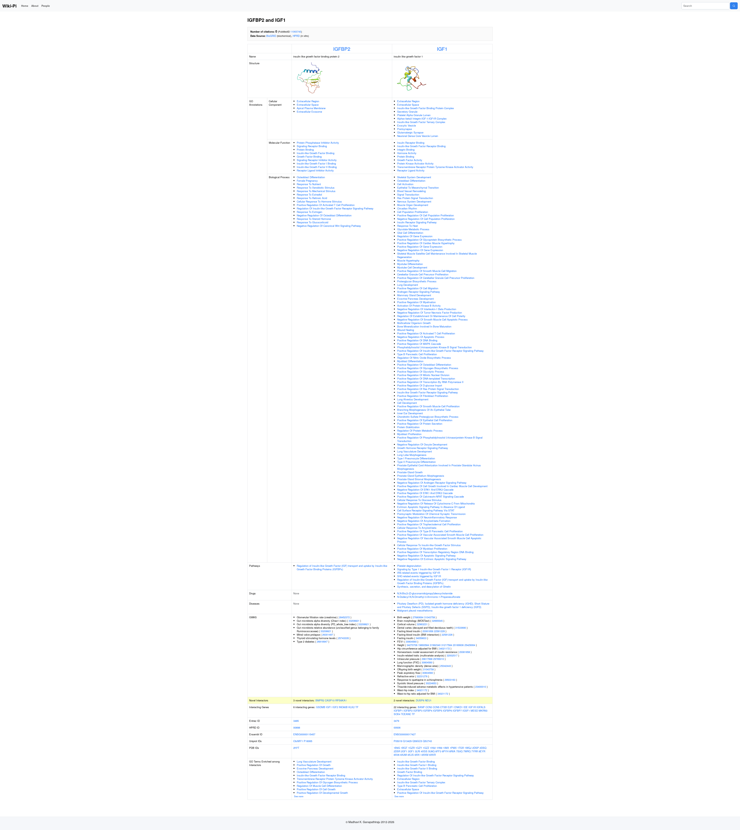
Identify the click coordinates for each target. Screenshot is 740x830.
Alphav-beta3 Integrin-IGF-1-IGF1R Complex (422, 118)
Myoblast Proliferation (409, 434)
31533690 (460, 627)
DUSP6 (420, 700)
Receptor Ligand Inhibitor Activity (315, 170)
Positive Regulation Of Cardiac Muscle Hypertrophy (426, 243)
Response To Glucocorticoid (312, 222)
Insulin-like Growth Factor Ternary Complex (421, 122)
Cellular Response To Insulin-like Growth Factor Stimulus (429, 545)
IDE (465, 707)
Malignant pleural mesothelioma (414, 610)
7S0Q (459, 751)
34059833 (421, 638)
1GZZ (426, 748)
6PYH (445, 751)
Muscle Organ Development (412, 205)
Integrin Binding (406, 149)
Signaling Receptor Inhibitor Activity (317, 160)
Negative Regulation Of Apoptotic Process (420, 337)
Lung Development (407, 285)
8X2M (403, 755)
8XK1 (418, 755)
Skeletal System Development (414, 177)
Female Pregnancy (307, 180)
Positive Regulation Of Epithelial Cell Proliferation (424, 420)
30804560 (411, 641)
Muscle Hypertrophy (408, 260)
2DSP (475, 748)
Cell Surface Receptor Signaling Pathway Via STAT (425, 510)
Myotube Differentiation (410, 264)
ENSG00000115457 (304, 734)
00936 (397, 727)
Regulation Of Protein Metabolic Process (420, 430)
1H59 (439, 748)
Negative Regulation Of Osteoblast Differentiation (324, 215)
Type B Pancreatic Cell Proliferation (417, 354)
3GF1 (411, 751)
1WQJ (468, 748)
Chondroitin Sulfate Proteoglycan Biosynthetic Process (427, 416)
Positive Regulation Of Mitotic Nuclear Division (423, 375)
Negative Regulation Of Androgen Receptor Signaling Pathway (432, 482)
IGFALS (481, 707)
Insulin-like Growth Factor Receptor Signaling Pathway (427, 392)
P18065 (308, 741)
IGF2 (335, 707)
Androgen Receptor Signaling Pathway (418, 292)
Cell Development (407, 403)
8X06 (396, 755)
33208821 (354, 620)
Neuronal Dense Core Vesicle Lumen (417, 136)
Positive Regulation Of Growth (313, 765)
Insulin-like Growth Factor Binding (315, 153)
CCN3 (429, 707)
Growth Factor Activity (409, 160)
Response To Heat (407, 226)
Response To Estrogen (309, 212)
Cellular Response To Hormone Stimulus (319, 201)
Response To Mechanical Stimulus (316, 191)
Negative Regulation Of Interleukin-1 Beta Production (426, 309)
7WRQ (467, 751)
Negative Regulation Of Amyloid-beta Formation (423, 521)
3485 (296, 721)
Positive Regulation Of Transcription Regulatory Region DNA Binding (435, 552)
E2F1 (451, 707)
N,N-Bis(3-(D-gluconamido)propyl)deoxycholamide (424, 593)
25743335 (343, 638)
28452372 (344, 617)
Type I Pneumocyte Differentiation (416, 458)
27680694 (418, 617)
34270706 (412, 645)
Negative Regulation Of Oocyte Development (422, 444)
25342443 (445, 666)
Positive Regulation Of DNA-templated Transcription (426, 378)
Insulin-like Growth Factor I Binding (316, 163)
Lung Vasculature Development (414, 451)
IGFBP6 (447, 710)
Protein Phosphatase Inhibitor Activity (318, 142)
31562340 (435, 645)
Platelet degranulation (409, 566)
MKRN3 (483, 710)
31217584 (446, 645)
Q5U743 (427, 741)
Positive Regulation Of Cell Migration (417, 288)
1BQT (404, 748)
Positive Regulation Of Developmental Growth (322, 793)
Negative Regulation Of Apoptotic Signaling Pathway (426, 555)
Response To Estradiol (309, 194)
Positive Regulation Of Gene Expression (419, 246)
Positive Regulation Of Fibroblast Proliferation (422, 396)
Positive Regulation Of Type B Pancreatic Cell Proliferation (430, 531)
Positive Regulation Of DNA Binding (417, 340)
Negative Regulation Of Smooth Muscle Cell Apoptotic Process (432, 319)
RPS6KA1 (341, 700)
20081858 (427, 631)
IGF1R (472, 707)
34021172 (444, 648)
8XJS (411, 755)
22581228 (439, 631)
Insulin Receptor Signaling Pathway (417, 222)
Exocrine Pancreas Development (415, 298)
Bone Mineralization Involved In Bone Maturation (424, 326)
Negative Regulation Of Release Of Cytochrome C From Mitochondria (436, 503)
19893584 (423, 645)
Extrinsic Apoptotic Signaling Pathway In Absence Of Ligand (431, 507)
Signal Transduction (408, 194)
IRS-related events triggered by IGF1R (418, 572)
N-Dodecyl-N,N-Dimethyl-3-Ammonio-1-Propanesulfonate (428, 597)
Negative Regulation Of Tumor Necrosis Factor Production (429, 312)
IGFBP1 (398, 710)
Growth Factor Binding (309, 156)
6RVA (452, 751)
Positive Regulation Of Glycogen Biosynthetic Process (427, 368)
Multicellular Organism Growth (414, 323)
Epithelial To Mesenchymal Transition (418, 187)
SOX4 (397, 714)
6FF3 (438, 751)
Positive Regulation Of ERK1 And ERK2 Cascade (425, 493)
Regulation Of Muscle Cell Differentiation (319, 786)
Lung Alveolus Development (412, 399)
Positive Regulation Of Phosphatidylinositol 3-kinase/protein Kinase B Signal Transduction (440, 439)
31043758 (429, 617)
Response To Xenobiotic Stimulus (316, 187)
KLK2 (351, 707)
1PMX (453, 748)
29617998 (427, 659)
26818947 (322, 641)
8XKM (424, 755)
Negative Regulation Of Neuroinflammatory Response (427, 517)
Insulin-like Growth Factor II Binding (317, 167)
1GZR (411, 748)
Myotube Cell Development (412, 267)
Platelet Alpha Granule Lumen (414, 115)
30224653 (431, 683)
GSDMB (320, 707)
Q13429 (407, 741)
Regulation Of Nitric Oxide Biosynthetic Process (424, 357)
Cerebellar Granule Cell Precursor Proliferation (422, 274)
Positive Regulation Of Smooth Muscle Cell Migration (427, 271)
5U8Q (431, 751)
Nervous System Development (414, 201)
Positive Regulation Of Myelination (416, 302)
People (45, 6)
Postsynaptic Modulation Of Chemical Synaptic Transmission (431, 514)
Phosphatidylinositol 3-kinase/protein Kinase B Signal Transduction (434, 347)
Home (24, 6)
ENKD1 (458, 707)
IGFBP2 (341, 48)
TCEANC (406, 714)
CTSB (443, 707)
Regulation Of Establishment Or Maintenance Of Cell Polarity (431, 316)
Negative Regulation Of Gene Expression (420, 250)
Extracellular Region (308, 101)
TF (356, 707)
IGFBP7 (457, 710)
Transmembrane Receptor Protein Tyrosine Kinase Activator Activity (435, 167)
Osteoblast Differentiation (311, 177)
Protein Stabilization (408, 427)
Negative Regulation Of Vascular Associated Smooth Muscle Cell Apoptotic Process (439, 539)
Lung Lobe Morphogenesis (411, 455)
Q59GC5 (417, 741)
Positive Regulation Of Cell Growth (316, 789)
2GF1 (404, 751)
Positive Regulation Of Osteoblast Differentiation (424, 364)
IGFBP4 (427, 710)
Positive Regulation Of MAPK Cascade (419, 344)
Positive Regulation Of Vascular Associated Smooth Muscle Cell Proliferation (440, 534)
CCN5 (436, 707)
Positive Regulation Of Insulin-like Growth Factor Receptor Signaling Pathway (440, 351)
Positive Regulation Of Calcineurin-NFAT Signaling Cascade (430, 496)
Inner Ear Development (410, 413)
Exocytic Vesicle (406, 125)
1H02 (433, 748)
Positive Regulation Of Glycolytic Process (420, 371)
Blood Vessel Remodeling (411, 191)
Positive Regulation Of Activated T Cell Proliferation (326, 205)
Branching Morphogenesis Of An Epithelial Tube (424, 410)
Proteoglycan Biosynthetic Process (416, 281)
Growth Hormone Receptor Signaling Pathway (422, 448)
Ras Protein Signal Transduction (415, 198)
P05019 (398, 741)
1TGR (460, 748)
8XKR (432, 755)
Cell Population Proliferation (412, 212)
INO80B (343, 707)
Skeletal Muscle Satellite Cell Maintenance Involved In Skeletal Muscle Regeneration (437, 255)
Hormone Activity (406, 153)
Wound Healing (405, 330)
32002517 (452, 655)
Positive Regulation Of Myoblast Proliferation (422, 548)
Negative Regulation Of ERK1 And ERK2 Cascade (425, 489)
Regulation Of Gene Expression (414, 236)
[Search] (734, 5)
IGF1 (442, 48)
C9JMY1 (298, 741)
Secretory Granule (407, 111)
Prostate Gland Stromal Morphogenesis (419, 479)
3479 (396, 721)
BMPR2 (319, 700)
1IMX (446, 748)
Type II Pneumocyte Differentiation (416, 462)
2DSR (397, 751)
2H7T (296, 748)
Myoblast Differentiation (410, 361)
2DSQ (483, 748)
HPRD (296, 36)
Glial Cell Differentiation (410, 232)
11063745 (295, 31)
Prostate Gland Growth (410, 472)
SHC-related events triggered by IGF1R (419, 576)
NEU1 (428, 700)
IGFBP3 (417, 710)
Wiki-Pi (9, 5)
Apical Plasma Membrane (311, 108)
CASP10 (330, 700)
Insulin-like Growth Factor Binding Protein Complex (425, 108)
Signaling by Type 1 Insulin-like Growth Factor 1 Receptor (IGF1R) (434, 569)
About (34, 6)
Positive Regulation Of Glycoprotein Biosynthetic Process (429, 239)
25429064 (469, 645)
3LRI (417, 751)
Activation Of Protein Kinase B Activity (419, 305)
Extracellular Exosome (309, 111)
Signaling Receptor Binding (312, 146)
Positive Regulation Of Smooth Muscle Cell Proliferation (428, 406)
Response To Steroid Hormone (314, 219)
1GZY (418, 748)
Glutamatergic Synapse (410, 132)
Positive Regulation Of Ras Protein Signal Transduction (428, 389)
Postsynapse (404, 129)
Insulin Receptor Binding (410, 142)
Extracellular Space (308, 104)
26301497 (327, 634)
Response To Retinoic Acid (312, 198)
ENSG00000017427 (405, 734)
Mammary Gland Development (414, 295)
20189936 (458, 645)
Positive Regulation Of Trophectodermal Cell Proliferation (429, 524)
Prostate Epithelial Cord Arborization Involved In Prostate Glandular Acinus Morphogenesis (439, 467)
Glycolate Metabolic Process (413, 229)
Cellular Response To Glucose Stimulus (419, 500)
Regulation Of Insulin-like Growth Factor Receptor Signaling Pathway (335, 208)
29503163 (450, 680)
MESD (474, 710)
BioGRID (271, 36)
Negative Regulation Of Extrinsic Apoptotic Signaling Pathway (431, 559)
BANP (421, 707)
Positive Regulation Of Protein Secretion (419, 423)
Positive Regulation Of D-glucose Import (419, 385)
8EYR (482, 751)
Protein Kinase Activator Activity (415, 163)
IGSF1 (466, 710)
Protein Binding (305, 149)
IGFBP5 (437, 710)
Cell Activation (405, 184)
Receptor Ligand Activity (411, 170)
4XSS (424, 751)
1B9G (397, 748)
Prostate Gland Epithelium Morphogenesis (420, 475)
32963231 (422, 624)
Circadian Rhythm (407, 208)
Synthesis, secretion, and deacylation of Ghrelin (424, 586)
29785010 (438, 659)
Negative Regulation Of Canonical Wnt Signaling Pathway (329, 226)
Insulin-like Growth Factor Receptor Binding (421, 146)
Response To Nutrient (309, 184)
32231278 (422, 676)
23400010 (480, 686)
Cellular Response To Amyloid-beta (416, 528)
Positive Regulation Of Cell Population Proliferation (425, 215)
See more (298, 796)
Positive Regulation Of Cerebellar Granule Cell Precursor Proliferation (435, 278)
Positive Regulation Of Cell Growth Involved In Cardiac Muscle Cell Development (442, 486)
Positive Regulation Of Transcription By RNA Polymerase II (430, 382)
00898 (296, 727)
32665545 (437, 620)
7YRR (474, 751)
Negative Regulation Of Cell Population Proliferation (426, 219)
